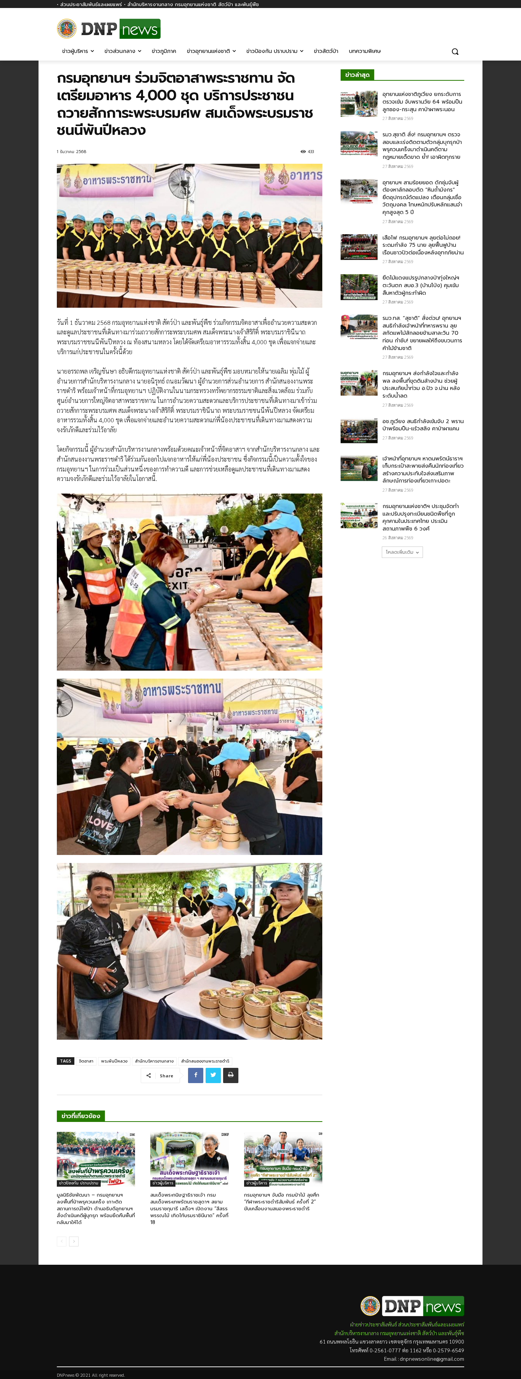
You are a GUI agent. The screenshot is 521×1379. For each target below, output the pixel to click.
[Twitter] (213, 1075)
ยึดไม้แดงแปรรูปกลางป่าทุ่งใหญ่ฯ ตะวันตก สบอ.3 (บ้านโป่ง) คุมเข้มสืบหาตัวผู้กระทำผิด (421, 285)
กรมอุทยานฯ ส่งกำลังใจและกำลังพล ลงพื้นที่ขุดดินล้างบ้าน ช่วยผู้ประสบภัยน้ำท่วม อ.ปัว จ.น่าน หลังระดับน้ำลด (421, 384)
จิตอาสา (86, 1061)
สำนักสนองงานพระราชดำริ (205, 1061)
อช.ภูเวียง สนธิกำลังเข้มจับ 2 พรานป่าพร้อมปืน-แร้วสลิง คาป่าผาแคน (423, 425)
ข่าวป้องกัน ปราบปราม (78, 1183)
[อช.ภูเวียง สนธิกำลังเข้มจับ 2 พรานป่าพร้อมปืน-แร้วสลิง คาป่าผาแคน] (359, 431)
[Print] (230, 1075)
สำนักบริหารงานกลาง (154, 1061)
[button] (455, 51)
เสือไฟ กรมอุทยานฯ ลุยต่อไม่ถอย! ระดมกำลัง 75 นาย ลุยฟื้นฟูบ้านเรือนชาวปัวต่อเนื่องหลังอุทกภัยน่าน (423, 245)
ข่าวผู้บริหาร (163, 1183)
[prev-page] (61, 1241)
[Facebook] (459, 25)
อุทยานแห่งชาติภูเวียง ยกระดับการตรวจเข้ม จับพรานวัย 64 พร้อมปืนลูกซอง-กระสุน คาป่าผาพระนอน (422, 101)
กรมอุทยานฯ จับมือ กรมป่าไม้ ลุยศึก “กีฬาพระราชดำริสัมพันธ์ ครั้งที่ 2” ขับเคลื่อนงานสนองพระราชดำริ (281, 1201)
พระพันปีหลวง (114, 1061)
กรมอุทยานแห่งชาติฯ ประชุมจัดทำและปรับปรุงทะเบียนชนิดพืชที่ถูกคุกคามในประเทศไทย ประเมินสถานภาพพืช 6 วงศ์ (421, 517)
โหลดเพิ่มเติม (399, 552)
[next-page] (74, 1241)
